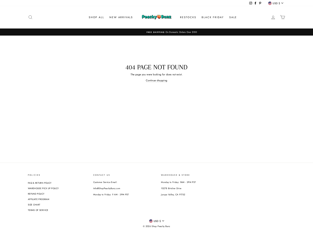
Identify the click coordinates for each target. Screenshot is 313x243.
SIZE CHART (34, 204)
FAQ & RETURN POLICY (40, 182)
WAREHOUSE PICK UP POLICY (43, 188)
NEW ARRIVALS (121, 17)
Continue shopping (156, 80)
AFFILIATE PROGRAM (38, 199)
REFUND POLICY (36, 193)
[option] (156, 32)
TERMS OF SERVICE (38, 210)
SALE (233, 17)
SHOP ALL (96, 17)
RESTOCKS (188, 17)
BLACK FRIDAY (213, 17)
